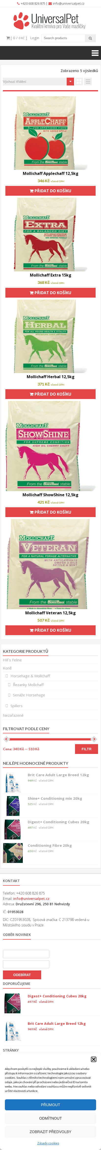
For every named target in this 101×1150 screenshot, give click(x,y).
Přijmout (50, 1105)
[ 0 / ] (18, 37)
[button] (93, 1059)
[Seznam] (88, 81)
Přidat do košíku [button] (53, 191)
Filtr (86, 749)
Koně (7, 668)
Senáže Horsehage (29, 694)
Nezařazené (13, 715)
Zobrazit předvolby (50, 1132)
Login (34, 37)
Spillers (17, 705)
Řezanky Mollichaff (28, 684)
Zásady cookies (48, 1143)
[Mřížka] (79, 81)
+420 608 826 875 (32, 3)
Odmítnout (50, 1118)
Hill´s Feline (12, 659)
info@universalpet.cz (68, 3)
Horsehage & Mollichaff (30, 675)
